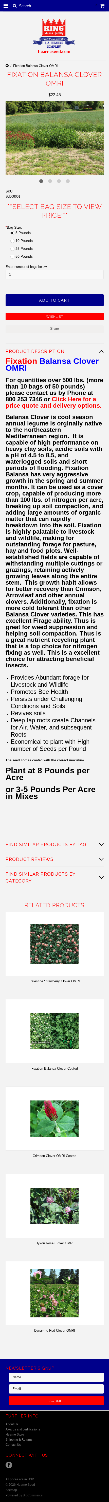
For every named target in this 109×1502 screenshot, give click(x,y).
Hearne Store (15, 1434)
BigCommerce (33, 1495)
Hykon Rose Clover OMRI (54, 1243)
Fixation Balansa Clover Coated (54, 1068)
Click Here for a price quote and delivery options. (54, 402)
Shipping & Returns (19, 1439)
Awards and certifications (23, 1429)
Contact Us (13, 1444)
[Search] (14, 5)
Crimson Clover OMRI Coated (54, 1156)
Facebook (9, 1465)
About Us (12, 1424)
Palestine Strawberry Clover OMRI (54, 981)
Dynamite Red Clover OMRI (54, 1330)
